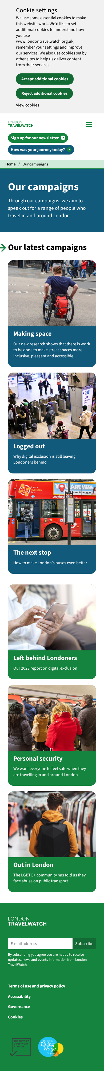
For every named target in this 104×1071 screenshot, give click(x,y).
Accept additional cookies (44, 79)
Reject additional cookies (44, 93)
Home (10, 164)
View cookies (27, 105)
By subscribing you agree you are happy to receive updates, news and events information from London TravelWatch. (47, 959)
